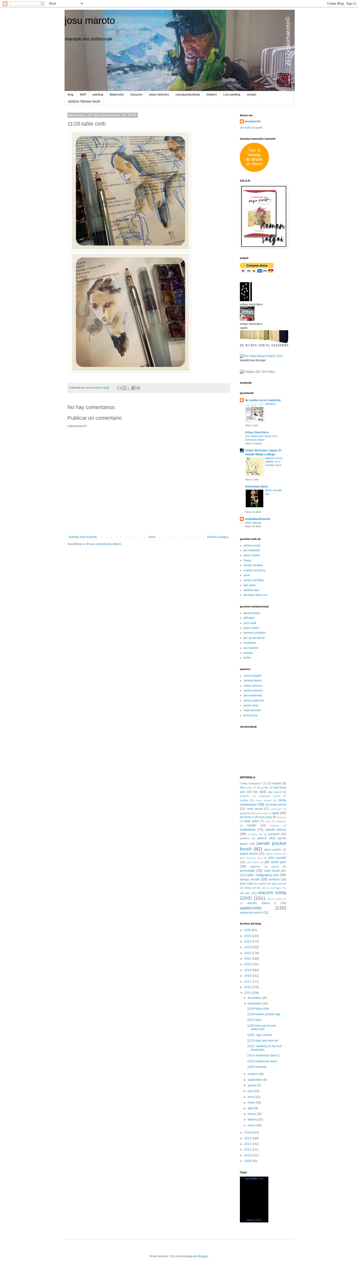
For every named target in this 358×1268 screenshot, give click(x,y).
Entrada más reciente (83, 537)
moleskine (247, 829)
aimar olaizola (253, 522)
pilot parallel (277, 857)
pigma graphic (272, 849)
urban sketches (159, 94)
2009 (248, 1161)
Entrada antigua (217, 537)
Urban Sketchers (257, 432)
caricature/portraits (187, 94)
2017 (248, 981)
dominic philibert (254, 632)
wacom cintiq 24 (276, 898)
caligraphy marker (270, 796)
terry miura (251, 715)
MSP (83, 94)
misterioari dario (256, 486)
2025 (248, 936)
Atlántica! (270, 403)
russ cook (250, 623)
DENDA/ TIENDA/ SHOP (84, 101)
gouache (245, 813)
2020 (248, 964)
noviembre (255, 1003)
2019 (248, 970)
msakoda (250, 642)
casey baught (252, 675)
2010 (248, 1155)
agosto (252, 1085)
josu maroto (90, 20)
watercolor (251, 907)
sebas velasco (253, 685)
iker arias (250, 585)
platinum (255, 866)
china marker (263, 800)
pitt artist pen (275, 862)
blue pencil (274, 791)
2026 (248, 930)
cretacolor (276, 809)
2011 (248, 1149)
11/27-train (254, 1020)
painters (244, 838)
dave (247, 575)
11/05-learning (256, 1067)
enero (252, 1125)
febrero (253, 1119)
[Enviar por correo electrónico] (119, 387)
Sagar (248, 560)
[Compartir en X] (128, 387)
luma (267, 821)
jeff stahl (249, 618)
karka (247, 657)
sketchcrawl (251, 590)
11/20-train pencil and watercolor (261, 1027)
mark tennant (252, 710)
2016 (248, 987)
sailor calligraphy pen (262, 875)
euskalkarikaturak (257, 519)
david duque (252, 613)
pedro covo (251, 705)
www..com (254, 1178)
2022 (248, 953)
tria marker (260, 883)
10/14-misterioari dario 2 (263, 1055)
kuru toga (265, 817)
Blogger (203, 1256)
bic (256, 792)
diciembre (255, 998)
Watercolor (117, 94)
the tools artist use (255, 595)
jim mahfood (252, 550)
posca (275, 866)
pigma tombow (274, 853)
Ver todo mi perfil (251, 127)
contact (251, 94)
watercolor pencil (251, 912)
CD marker (274, 783)
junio (251, 1097)
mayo (252, 1102)
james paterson (254, 700)
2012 (248, 1144)
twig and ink (279, 883)
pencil (261, 838)
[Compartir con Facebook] (133, 387)
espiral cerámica (254, 570)
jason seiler (251, 628)
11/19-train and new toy (262, 1040)
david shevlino (253, 690)
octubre (253, 1074)
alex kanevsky (253, 695)
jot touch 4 (247, 817)
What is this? (254, 1220)
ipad (275, 813)
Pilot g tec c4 (248, 787)
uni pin (245, 893)
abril (251, 1108)
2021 (248, 958)
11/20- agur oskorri (259, 1035)
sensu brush (250, 879)
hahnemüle (261, 813)
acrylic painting (254, 580)
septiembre (255, 1080)
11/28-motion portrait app (263, 1014)
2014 (248, 1132)
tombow (274, 879)
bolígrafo (245, 796)
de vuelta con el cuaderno (263, 400)
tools (243, 883)
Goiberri (211, 94)
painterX (274, 834)
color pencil (255, 808)
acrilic (264, 787)
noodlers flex (255, 834)
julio (251, 1091)
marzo (252, 1114)
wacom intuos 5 (261, 903)
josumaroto (253, 121)
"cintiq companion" (251, 783)
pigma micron (249, 853)
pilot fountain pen (251, 858)
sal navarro (251, 648)
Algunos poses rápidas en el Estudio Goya (274, 462)
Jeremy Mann (253, 680)
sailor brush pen (275, 870)
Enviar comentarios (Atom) (103, 544)
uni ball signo (274, 888)
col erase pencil (275, 804)
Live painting (231, 94)
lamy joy (281, 817)
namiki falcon (275, 829)
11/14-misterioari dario (262, 1061)
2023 (248, 947)
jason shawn (252, 555)
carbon (244, 800)
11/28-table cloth (258, 1008)
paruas (248, 652)
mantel (251, 825)
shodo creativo (253, 565)
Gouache (136, 94)
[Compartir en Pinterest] (138, 387)
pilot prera (253, 862)
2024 (248, 941)
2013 (248, 1138)
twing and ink (253, 887)
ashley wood (252, 545)
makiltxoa (281, 821)
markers (274, 825)
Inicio (152, 537)
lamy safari (251, 821)
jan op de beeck (254, 638)
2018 (248, 975)
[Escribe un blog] (124, 387)
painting (98, 94)
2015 (248, 993)
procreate (247, 870)
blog (71, 94)
